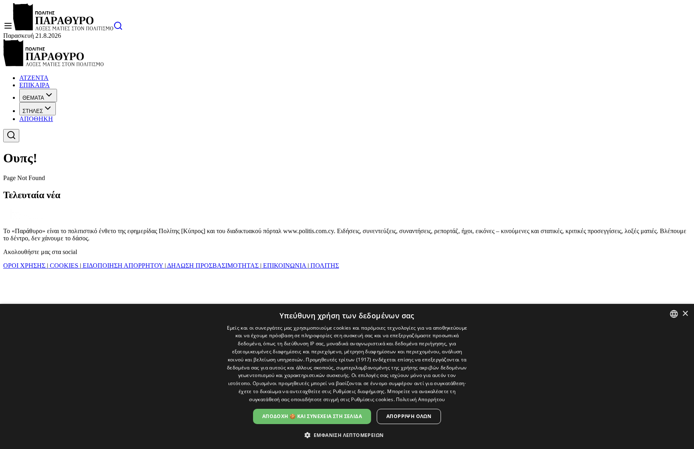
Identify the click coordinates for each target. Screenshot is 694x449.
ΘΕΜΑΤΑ (33, 98)
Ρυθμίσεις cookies (372, 399)
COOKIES (64, 265)
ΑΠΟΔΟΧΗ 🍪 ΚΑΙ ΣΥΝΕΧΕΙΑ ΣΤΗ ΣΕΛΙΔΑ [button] (312, 416)
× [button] (685, 314)
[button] (347, 434)
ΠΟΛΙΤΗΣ (324, 265)
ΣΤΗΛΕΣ (32, 111)
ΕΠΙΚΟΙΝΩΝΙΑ (284, 265)
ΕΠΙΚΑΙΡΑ (34, 85)
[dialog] (347, 376)
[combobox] (674, 314)
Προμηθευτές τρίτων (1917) (338, 359)
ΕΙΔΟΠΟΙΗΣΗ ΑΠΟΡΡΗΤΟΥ (123, 265)
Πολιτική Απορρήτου (420, 399)
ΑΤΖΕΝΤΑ (34, 77)
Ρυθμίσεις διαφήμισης (359, 391)
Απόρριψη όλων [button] (408, 416)
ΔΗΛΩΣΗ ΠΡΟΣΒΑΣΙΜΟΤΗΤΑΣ (213, 265)
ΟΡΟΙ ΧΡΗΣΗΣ (25, 265)
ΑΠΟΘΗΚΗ (36, 118)
